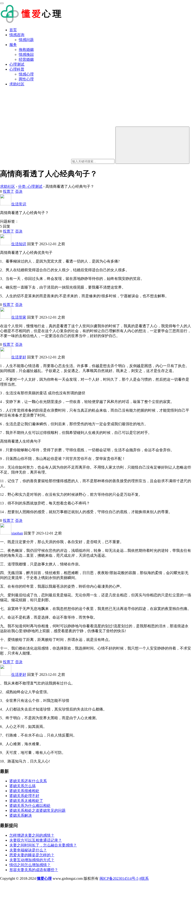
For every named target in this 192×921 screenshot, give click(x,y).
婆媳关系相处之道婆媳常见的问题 (37, 810)
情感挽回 (26, 54)
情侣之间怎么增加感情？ (30, 865)
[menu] (2, 3)
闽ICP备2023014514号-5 (119, 878)
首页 (13, 30)
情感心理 (26, 74)
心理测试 (16, 64)
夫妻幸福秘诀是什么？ (28, 850)
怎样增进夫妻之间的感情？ (31, 835)
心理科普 (16, 69)
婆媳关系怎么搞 (22, 786)
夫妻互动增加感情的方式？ (31, 860)
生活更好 (18, 357)
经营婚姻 (26, 59)
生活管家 (18, 317)
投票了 (8, 191)
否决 (18, 191)
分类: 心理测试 (30, 186)
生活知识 (18, 244)
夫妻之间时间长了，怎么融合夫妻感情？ (43, 845)
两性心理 (26, 79)
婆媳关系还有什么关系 (28, 781)
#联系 (144, 878)
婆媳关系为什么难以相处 (30, 806)
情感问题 (26, 40)
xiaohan (17, 533)
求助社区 (16, 84)
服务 (13, 45)
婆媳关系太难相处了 (26, 801)
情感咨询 (16, 35)
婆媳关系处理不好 (24, 796)
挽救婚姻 (26, 50)
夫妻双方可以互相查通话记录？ (35, 840)
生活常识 (18, 204)
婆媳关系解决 (20, 815)
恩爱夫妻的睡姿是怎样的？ (31, 855)
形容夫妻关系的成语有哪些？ (33, 870)
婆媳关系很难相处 (24, 791)
